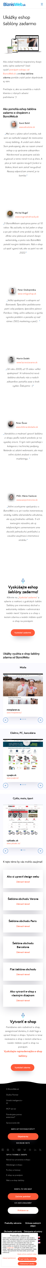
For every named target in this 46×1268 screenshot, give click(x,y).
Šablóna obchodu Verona (23, 899)
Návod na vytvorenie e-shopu (18, 1159)
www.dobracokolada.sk (27, 426)
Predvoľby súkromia (13, 1223)
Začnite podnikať (23, 1196)
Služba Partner (12, 1094)
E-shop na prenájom (14, 1175)
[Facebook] (3, 1150)
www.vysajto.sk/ (13, 778)
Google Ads (10, 1247)
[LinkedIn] (35, 1150)
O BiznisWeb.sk (12, 1089)
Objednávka (23, 1136)
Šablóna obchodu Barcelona (23, 945)
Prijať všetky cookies (27, 1259)
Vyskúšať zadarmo (28, 597)
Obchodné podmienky (13, 1231)
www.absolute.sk (27, 127)
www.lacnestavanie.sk (27, 362)
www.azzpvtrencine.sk (27, 499)
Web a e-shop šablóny (15, 1180)
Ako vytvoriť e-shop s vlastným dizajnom (23, 993)
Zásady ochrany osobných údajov (27, 1254)
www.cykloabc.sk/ (13, 843)
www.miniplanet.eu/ (14, 712)
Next (40, 720)
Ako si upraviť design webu (23, 876)
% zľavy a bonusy (13, 1170)
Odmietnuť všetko (27, 1264)
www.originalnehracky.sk (27, 216)
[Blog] (40, 1150)
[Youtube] (19, 1150)
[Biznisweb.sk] (14, 4)
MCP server (11, 1108)
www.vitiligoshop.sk (27, 293)
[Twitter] (13, 1150)
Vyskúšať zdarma (22, 1067)
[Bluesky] (25, 1150)
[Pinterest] (30, 1150)
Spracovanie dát (13, 1122)
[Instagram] (8, 1150)
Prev (5, 720)
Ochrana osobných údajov (33, 1224)
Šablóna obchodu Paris (23, 921)
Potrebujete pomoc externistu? (14, 1115)
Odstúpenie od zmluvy (33, 1231)
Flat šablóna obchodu (23, 969)
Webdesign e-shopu (14, 1164)
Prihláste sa (23, 1210)
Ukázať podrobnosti (9, 1258)
